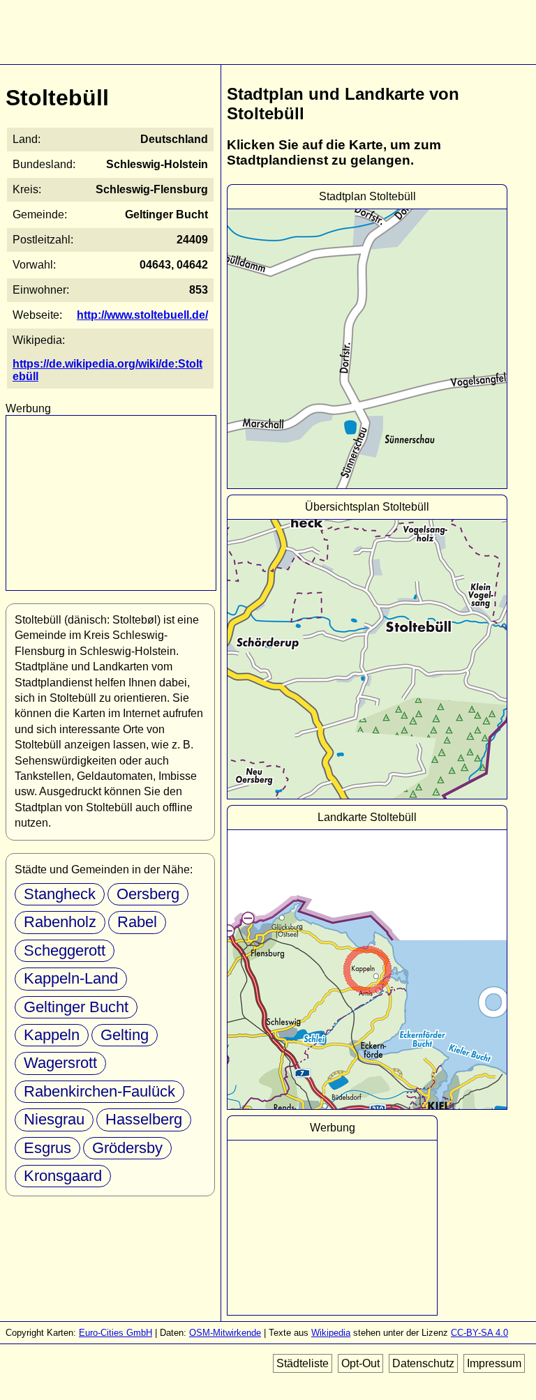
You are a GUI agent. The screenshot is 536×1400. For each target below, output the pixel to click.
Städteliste (302, 1363)
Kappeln (52, 1035)
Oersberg (148, 894)
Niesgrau (54, 1119)
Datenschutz (423, 1363)
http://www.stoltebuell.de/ (142, 315)
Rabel (137, 922)
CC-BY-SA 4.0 (479, 1332)
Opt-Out (360, 1363)
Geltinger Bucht (76, 1007)
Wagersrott (60, 1062)
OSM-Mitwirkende (225, 1332)
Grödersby (127, 1148)
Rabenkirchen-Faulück (99, 1091)
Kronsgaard (63, 1175)
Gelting (124, 1035)
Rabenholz (60, 922)
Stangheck (60, 894)
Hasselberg (143, 1119)
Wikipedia (330, 1332)
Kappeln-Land (71, 978)
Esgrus (47, 1148)
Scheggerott (64, 950)
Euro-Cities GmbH (115, 1332)
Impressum (494, 1363)
